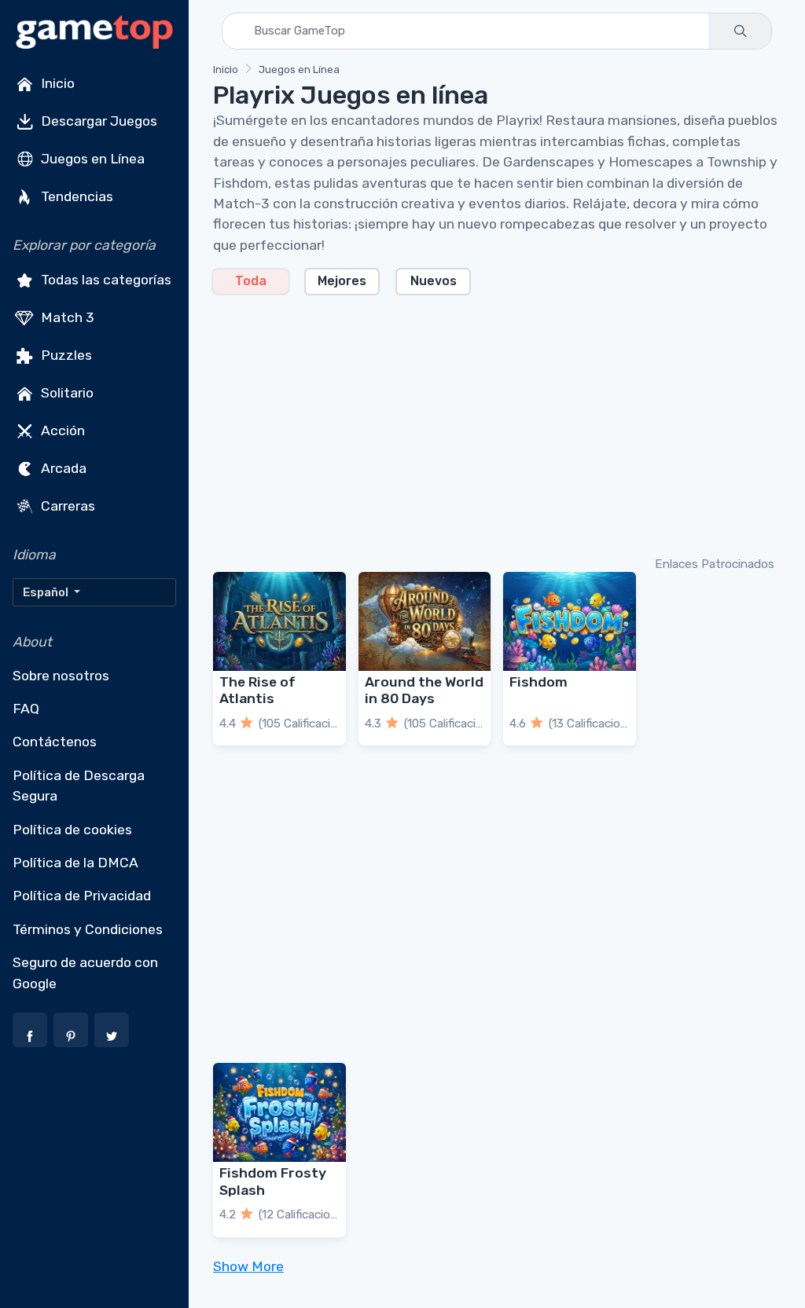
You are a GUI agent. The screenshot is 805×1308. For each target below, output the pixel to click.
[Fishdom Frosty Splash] (279, 1112)
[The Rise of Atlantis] (279, 621)
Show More (248, 1266)
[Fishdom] (569, 621)
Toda (250, 280)
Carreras (66, 506)
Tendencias (75, 196)
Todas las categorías (104, 280)
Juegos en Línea (91, 159)
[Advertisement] (497, 424)
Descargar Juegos (97, 121)
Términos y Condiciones (88, 929)
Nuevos (433, 280)
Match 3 (66, 317)
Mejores (342, 280)
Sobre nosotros (61, 675)
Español (47, 592)
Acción (61, 430)
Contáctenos (55, 741)
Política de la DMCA (75, 862)
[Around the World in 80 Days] (424, 621)
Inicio (56, 83)
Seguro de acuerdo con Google (85, 972)
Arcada (62, 468)
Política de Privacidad (82, 895)
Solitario (66, 393)
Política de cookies (72, 829)
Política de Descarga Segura (79, 786)
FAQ (26, 708)
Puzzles (65, 355)
